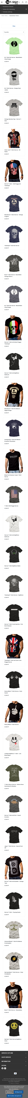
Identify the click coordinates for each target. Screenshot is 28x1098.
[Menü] (2, 2)
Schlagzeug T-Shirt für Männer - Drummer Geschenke (12, 440)
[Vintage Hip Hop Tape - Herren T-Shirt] (14, 107)
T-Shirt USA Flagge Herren (11, 505)
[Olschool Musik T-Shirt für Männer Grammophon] (14, 929)
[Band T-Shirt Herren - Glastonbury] (14, 995)
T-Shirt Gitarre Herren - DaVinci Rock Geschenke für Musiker (14, 785)
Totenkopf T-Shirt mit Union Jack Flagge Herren (12, 661)
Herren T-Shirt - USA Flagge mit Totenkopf (12, 184)
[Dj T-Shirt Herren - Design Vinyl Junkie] (14, 76)
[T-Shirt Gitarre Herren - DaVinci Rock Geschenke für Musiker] (14, 772)
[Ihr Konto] (22, 2)
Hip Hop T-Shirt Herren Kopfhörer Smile (12, 1040)
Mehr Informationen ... (14, 1089)
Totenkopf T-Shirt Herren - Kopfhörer (13, 595)
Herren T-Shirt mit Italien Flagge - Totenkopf (13, 343)
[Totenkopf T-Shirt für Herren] (14, 234)
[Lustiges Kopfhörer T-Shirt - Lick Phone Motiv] (14, 742)
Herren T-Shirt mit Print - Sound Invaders (12, 816)
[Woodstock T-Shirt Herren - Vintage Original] (14, 203)
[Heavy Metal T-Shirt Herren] (14, 711)
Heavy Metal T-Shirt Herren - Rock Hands (13, 692)
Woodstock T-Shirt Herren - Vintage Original (13, 215)
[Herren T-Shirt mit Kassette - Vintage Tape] (14, 867)
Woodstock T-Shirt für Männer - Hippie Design (12, 409)
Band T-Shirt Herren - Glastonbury (13, 1010)
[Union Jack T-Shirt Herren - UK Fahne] (14, 138)
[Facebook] (2, 1068)
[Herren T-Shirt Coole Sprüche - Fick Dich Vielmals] (14, 612)
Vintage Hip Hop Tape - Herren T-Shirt (12, 120)
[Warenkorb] (26, 2)
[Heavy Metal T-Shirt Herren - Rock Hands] (14, 679)
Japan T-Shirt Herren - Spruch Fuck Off (13, 847)
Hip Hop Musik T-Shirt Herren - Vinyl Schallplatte (13, 973)
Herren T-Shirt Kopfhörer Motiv (12, 565)
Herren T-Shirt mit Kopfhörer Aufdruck (11, 373)
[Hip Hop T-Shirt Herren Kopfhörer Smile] (14, 1027)
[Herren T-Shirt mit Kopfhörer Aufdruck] (14, 361)
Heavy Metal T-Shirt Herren (11, 724)
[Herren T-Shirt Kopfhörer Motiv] (14, 554)
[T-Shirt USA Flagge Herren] (14, 494)
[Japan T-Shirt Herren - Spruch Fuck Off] (14, 834)
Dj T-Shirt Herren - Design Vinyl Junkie (12, 89)
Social (4, 1065)
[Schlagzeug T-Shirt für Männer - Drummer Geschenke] (14, 428)
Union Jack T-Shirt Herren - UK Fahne (12, 150)
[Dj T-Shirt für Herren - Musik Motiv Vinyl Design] (14, 45)
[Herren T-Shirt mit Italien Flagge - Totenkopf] (14, 327)
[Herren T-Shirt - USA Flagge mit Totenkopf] (14, 171)
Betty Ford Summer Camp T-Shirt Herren (12, 475)
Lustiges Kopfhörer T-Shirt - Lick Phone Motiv (12, 754)
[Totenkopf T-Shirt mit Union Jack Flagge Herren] (14, 646)
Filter (14, 26)
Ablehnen (9, 1092)
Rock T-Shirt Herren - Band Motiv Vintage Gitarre (12, 275)
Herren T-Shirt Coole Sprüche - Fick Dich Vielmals (13, 625)
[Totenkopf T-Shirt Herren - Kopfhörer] (14, 583)
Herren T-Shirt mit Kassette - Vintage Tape (13, 882)
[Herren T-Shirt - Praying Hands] (14, 900)
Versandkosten (5, 1080)
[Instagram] (5, 1068)
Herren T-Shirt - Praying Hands (12, 912)
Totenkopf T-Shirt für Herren (11, 245)
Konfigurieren (18, 1092)
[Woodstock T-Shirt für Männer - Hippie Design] (14, 395)
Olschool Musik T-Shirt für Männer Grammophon (13, 942)
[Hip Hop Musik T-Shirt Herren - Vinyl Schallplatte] (14, 960)
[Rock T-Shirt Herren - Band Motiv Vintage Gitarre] (14, 263)
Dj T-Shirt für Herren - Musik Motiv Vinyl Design (13, 58)
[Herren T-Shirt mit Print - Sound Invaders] (14, 803)
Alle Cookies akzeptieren (14, 1095)
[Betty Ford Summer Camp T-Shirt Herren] (14, 461)
